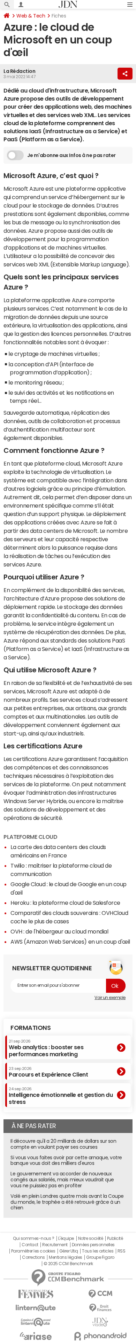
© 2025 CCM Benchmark (68, 1264)
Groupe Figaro (100, 1257)
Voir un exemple (110, 998)
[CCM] (100, 1294)
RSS (122, 1251)
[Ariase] (35, 1336)
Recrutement (55, 1245)
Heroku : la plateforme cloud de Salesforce (65, 902)
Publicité (115, 1238)
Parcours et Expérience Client (48, 1072)
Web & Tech (30, 15)
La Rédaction (19, 71)
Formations (30, 1028)
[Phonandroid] (100, 1336)
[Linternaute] (35, 1308)
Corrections (33, 1257)
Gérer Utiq (68, 1251)
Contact (30, 1245)
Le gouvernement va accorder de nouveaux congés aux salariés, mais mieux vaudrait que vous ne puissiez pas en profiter (62, 1179)
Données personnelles (93, 1245)
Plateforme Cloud (30, 837)
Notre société (90, 1238)
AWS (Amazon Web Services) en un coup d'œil (70, 941)
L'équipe (66, 1238)
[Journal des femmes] (35, 1294)
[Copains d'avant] (35, 1322)
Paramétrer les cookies (33, 1251)
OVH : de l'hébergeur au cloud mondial (59, 931)
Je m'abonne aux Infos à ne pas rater (71, 155)
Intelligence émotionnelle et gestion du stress (61, 1095)
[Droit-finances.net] (100, 1308)
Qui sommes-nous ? (33, 1238)
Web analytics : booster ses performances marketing (46, 1048)
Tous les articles (97, 1251)
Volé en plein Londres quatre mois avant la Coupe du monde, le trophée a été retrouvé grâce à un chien (67, 1202)
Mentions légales (65, 1257)
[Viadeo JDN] (100, 1322)
